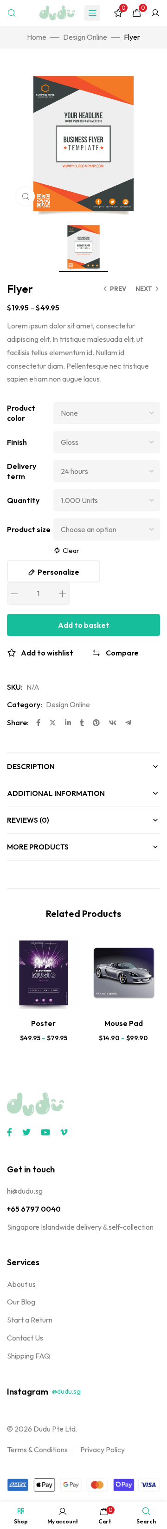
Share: (18, 722)
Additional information (56, 793)
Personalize (58, 571)
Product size (29, 529)
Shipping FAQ (28, 1355)
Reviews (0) (28, 820)
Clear (71, 550)
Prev (118, 288)
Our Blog (21, 1301)
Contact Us (25, 1337)
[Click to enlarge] (25, 196)
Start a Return (29, 1319)
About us (21, 1284)
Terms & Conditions (37, 1449)
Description (31, 766)
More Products (38, 847)
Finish (17, 442)
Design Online (85, 37)
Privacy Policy (102, 1449)
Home (36, 37)
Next (143, 288)
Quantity (23, 500)
